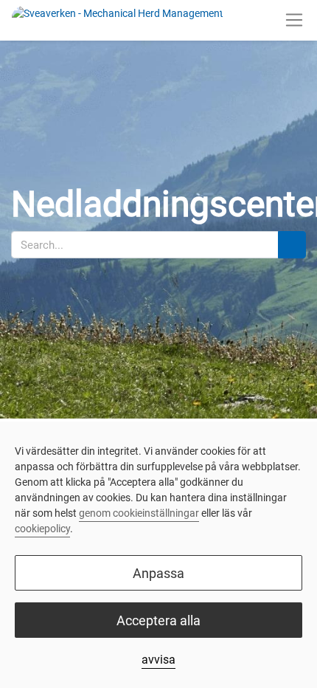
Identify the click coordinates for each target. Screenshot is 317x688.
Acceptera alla (158, 620)
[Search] (292, 244)
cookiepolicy (42, 528)
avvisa (158, 660)
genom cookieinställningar (139, 513)
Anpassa (158, 573)
